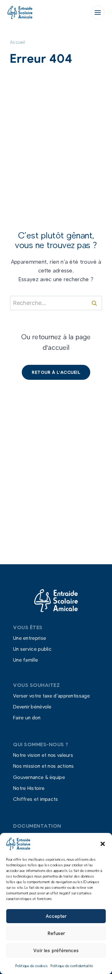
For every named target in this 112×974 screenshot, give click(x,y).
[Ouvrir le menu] (98, 12)
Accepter (56, 916)
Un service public (32, 649)
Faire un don (27, 718)
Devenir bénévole (32, 707)
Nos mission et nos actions (43, 766)
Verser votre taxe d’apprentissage (51, 695)
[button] (103, 844)
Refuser (56, 933)
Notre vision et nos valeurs (43, 755)
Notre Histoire (28, 788)
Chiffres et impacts (35, 799)
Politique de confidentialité (72, 965)
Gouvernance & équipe (39, 777)
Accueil (17, 42)
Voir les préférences (56, 950)
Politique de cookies (32, 965)
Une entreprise (29, 638)
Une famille (25, 660)
